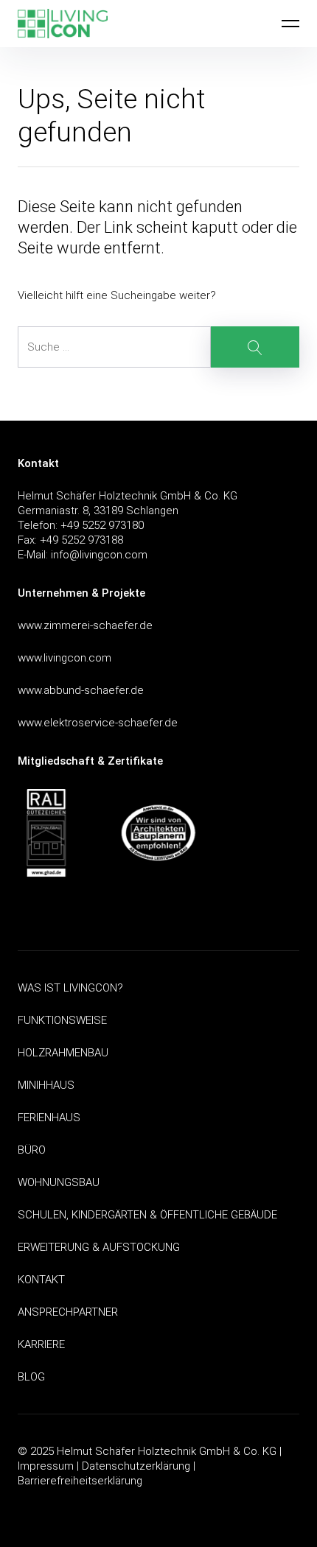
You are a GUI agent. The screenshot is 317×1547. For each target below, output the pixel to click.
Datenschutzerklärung (136, 1466)
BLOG (31, 1376)
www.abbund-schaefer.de (81, 690)
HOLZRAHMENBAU (63, 1052)
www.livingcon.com (64, 657)
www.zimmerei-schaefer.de (85, 625)
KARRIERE (41, 1344)
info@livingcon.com (99, 554)
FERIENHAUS (49, 1117)
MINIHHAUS (46, 1085)
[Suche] (158, 347)
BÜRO (32, 1150)
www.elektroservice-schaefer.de (98, 722)
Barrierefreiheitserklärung (80, 1480)
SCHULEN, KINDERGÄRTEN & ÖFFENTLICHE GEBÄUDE (147, 1214)
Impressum (46, 1466)
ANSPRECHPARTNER (68, 1312)
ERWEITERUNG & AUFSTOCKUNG (99, 1247)
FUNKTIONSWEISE (62, 1020)
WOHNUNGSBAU (59, 1182)
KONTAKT (41, 1279)
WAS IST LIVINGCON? (70, 987)
